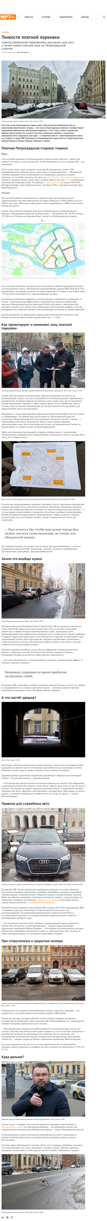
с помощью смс (52, 182)
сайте (67, 179)
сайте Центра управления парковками (65, 177)
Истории (46, 17)
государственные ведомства (40, 902)
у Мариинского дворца (47, 900)
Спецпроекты (65, 17)
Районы (85, 17)
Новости (28, 17)
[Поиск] (104, 17)
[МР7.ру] (8, 17)
